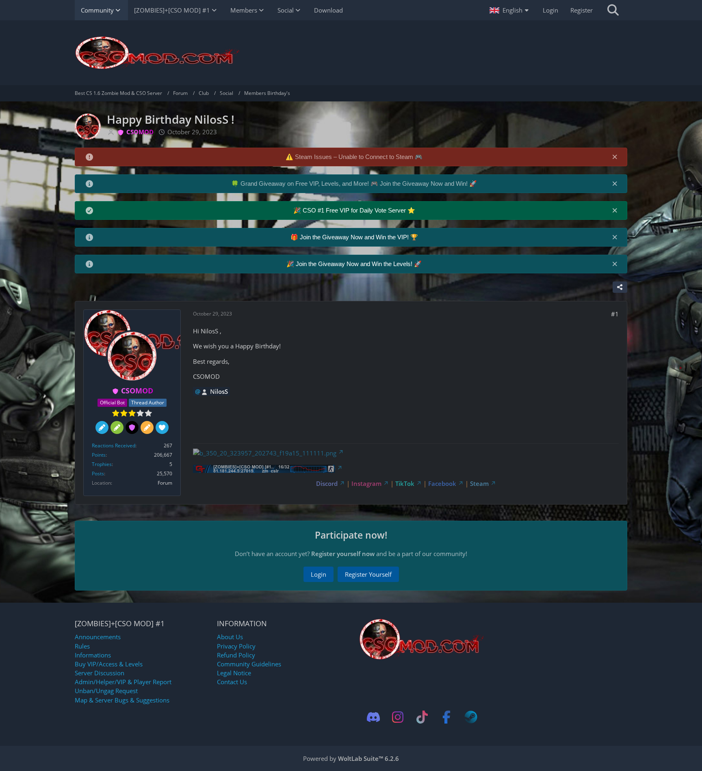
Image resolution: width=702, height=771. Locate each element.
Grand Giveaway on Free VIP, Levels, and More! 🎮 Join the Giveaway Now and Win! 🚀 (358, 183)
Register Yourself (368, 574)
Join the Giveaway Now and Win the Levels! (355, 263)
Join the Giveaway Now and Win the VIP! (355, 237)
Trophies (102, 464)
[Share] (620, 287)
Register (581, 10)
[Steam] (470, 717)
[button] (510, 10)
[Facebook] (446, 717)
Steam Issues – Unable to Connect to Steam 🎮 (358, 156)
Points (99, 454)
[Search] (613, 10)
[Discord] (373, 717)
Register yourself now (343, 554)
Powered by (351, 758)
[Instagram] (397, 717)
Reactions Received (113, 445)
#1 (615, 314)
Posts (98, 473)
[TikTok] (422, 717)
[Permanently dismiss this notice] (615, 156)
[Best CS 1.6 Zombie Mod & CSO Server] (351, 52)
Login (550, 10)
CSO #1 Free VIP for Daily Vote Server (355, 210)
